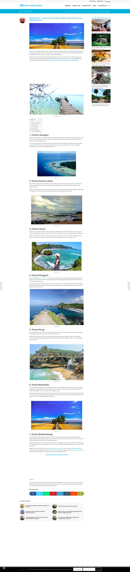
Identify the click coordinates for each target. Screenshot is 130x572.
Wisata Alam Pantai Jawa (35, 485)
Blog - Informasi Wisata (25, 11)
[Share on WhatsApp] (46, 494)
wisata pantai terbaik (43, 278)
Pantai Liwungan (40, 484)
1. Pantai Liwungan (35, 122)
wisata (72, 484)
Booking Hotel (100, 1)
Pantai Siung (57, 484)
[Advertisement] (56, 72)
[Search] (109, 5)
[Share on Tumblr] (66, 494)
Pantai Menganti (49, 484)
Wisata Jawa (44, 485)
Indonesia (43, 482)
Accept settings (77, 569)
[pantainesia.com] (56, 36)
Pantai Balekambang (58, 482)
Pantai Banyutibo (67, 482)
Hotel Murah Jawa (36, 482)
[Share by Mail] (80, 494)
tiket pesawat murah (65, 484)
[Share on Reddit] (73, 494)
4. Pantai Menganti (35, 126)
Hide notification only (89, 569)
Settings (98, 569)
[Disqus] (53, 544)
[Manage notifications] (4, 568)
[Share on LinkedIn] (60, 494)
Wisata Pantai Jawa (52, 485)
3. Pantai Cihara (34, 125)
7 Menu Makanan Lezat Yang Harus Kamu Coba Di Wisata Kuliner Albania (101, 64)
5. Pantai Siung (34, 128)
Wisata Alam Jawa (78, 484)
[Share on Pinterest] (53, 494)
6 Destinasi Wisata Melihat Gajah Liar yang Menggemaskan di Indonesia (101, 48)
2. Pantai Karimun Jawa (36, 123)
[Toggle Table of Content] (39, 120)
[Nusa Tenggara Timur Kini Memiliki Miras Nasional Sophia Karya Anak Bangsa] (1, 286)
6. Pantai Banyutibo (35, 129)
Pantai (51, 482)
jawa (48, 482)
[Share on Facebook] (32, 494)
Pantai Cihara (75, 482)
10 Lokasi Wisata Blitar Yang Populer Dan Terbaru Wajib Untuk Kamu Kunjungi (101, 104)
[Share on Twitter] (39, 494)
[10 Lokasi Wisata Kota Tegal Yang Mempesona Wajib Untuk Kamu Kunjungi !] (129, 286)
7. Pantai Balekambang (36, 131)
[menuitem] (92, 1)
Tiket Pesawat (93, 1)
